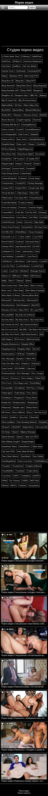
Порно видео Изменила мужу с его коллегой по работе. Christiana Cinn (24, 687)
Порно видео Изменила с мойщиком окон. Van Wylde (24, 718)
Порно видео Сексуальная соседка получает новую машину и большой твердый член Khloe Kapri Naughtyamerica (24, 561)
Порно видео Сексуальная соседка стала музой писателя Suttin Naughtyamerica (24, 592)
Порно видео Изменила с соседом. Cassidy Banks (24, 750)
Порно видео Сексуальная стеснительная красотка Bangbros (24, 655)
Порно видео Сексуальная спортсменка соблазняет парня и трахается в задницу (24, 624)
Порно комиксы (24, 793)
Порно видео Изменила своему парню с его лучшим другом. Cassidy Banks (24, 781)
